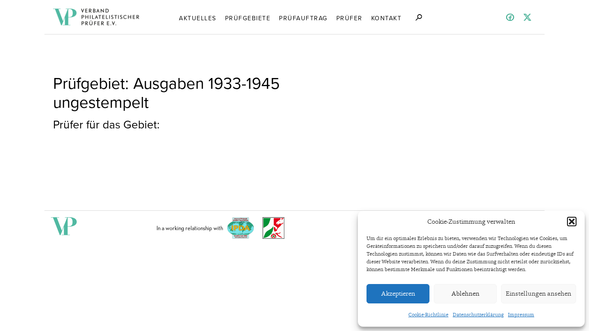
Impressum (521, 314)
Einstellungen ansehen (538, 293)
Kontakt (386, 17)
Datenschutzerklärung (478, 314)
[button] (571, 221)
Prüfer (349, 17)
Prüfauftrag (303, 17)
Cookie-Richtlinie (428, 314)
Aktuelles (197, 17)
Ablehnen (465, 293)
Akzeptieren (398, 293)
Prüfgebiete (248, 17)
